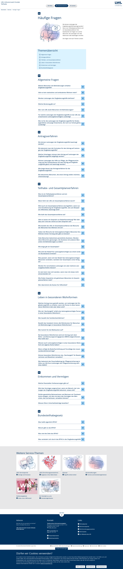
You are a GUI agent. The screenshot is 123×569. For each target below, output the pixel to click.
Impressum (86, 546)
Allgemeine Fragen (46, 54)
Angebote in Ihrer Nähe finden (49, 475)
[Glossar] (73, 462)
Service (9, 9)
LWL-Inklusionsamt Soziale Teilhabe (10, 3)
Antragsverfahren (45, 57)
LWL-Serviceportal (84, 526)
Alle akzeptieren (101, 566)
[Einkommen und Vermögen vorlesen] (39, 372)
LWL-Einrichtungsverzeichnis (87, 529)
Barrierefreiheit (55, 546)
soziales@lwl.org (54, 530)
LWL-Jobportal (83, 524)
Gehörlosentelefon (54, 538)
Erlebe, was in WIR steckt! (25, 498)
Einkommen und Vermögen (48, 65)
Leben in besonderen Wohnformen (50, 62)
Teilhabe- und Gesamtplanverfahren (51, 60)
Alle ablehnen (90, 566)
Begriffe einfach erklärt (70, 475)
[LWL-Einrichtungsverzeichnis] (50, 462)
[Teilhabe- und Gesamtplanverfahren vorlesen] (39, 184)
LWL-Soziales (83, 531)
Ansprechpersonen (54, 535)
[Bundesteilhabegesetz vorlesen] (39, 411)
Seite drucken (95, 546)
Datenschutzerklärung (46, 563)
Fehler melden (103, 546)
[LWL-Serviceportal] (26, 462)
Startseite (3, 9)
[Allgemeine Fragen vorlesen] (39, 75)
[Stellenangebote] (26, 486)
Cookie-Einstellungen (61, 548)
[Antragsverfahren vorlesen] (39, 132)
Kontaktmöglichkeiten (47, 498)
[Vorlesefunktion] (39, 13)
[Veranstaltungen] (96, 462)
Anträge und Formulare (24, 475)
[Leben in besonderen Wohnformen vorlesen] (39, 293)
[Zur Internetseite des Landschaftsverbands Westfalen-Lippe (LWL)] (118, 3)
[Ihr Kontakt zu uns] (50, 486)
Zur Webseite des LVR (85, 534)
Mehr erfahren (80, 566)
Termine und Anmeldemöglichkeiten (97, 475)
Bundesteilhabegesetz (47, 68)
